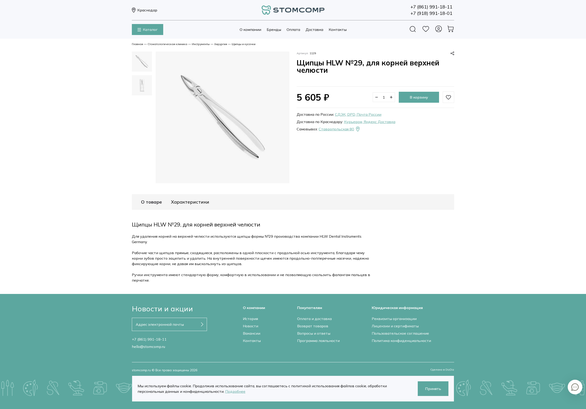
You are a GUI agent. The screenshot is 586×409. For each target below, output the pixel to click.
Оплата (293, 29)
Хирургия (220, 44)
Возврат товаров (312, 326)
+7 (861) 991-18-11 (149, 339)
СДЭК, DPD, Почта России (358, 114)
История (250, 318)
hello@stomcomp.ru (148, 346)
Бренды (274, 29)
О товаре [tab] (151, 202)
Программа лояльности (318, 340)
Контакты (338, 29)
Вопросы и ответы (313, 333)
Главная (137, 44)
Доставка (314, 29)
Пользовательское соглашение (400, 333)
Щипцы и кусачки (243, 44)
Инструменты (201, 44)
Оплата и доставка (314, 318)
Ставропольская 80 (336, 129)
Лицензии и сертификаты (395, 326)
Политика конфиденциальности (401, 340)
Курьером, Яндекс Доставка (369, 121)
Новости (250, 326)
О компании (250, 29)
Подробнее (235, 391)
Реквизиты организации (394, 318)
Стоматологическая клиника (167, 44)
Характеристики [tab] (190, 202)
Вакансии (251, 333)
